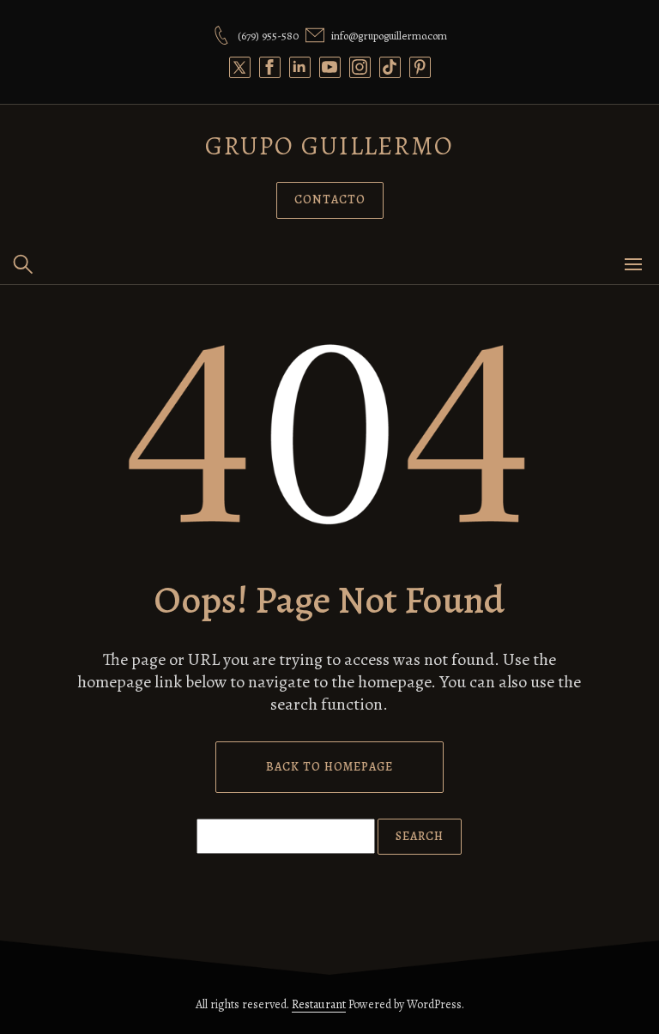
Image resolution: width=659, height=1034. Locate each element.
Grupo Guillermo (329, 146)
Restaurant (319, 1004)
